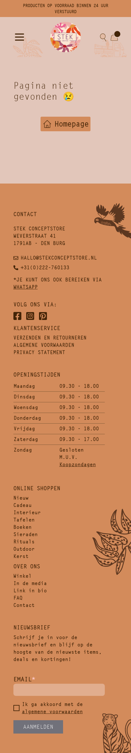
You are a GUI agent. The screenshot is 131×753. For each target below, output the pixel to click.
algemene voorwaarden (52, 711)
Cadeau (22, 505)
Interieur (27, 512)
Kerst (21, 556)
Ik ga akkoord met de (52, 708)
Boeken (22, 527)
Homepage (72, 124)
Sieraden (25, 534)
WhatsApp (25, 287)
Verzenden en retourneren (50, 338)
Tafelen (24, 520)
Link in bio (30, 590)
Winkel (22, 576)
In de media (30, 583)
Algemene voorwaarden (43, 345)
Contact (24, 605)
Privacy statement (39, 352)
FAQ (18, 598)
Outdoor (24, 549)
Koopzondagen (77, 464)
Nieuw (21, 498)
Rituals (24, 541)
